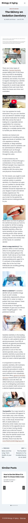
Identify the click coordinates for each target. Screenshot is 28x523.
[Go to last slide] (4, 488)
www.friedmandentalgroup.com (13, 441)
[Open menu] (24, 3)
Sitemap (23, 518)
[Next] (23, 488)
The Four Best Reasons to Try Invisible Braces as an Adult (21, 452)
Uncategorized (14, 8)
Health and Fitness (10, 19)
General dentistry (15, 70)
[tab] (10, 505)
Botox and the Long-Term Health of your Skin (6, 452)
